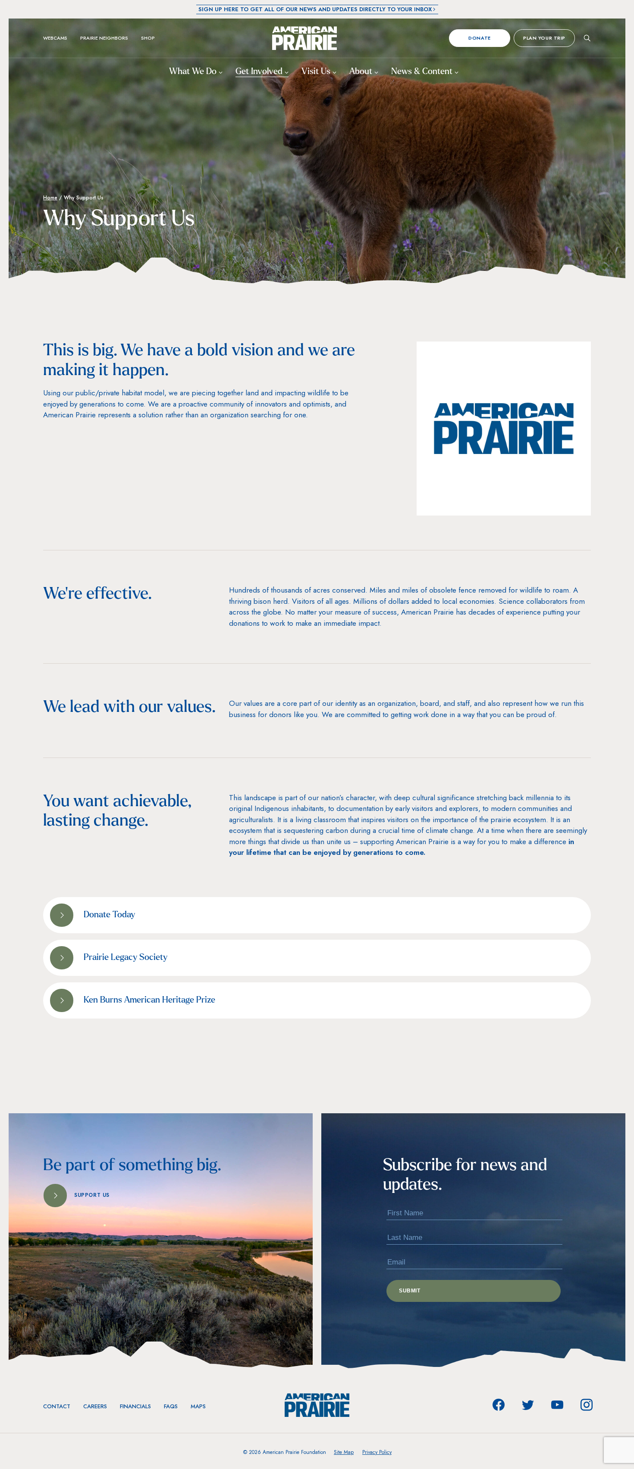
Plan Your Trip (544, 37)
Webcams (55, 37)
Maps (198, 1406)
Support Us (92, 1195)
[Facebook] (499, 1405)
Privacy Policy (377, 1452)
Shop (148, 37)
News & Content (423, 72)
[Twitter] (528, 1405)
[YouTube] (557, 1405)
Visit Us (317, 72)
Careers (95, 1406)
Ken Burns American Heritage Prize (149, 1000)
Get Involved (260, 72)
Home (50, 198)
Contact (56, 1406)
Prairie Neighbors (104, 37)
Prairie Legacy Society (125, 957)
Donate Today (109, 915)
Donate (479, 37)
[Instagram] (587, 1405)
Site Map (344, 1452)
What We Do (194, 72)
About (361, 72)
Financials (135, 1406)
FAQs (171, 1406)
